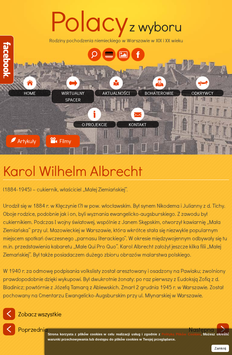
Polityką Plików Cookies (181, 334)
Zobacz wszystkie (40, 314)
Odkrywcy (202, 93)
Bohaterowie (159, 93)
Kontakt (138, 124)
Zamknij (220, 348)
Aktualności (116, 93)
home (30, 93)
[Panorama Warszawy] (123, 54)
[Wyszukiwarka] (94, 54)
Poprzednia (33, 329)
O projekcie (94, 124)
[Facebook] (138, 54)
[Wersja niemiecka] (109, 54)
